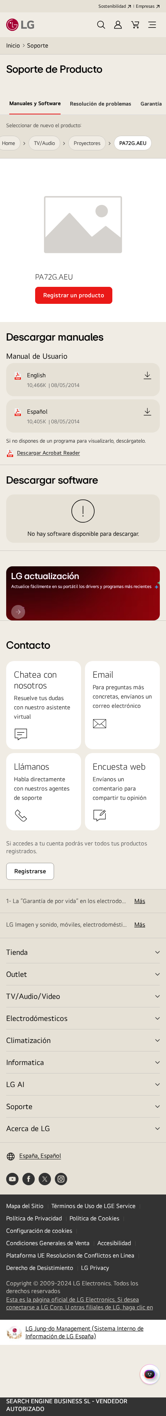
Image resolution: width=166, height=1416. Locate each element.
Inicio (13, 45)
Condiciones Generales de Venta (48, 1243)
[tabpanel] (83, 368)
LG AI (15, 1084)
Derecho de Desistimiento (39, 1267)
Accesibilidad (114, 1243)
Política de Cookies (94, 1218)
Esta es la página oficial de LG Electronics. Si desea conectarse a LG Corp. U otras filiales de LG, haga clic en (83, 1303)
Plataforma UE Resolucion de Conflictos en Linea (70, 1255)
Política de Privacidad (34, 1218)
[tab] (35, 104)
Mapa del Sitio (25, 1206)
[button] (101, 24)
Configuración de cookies (39, 1230)
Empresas (145, 6)
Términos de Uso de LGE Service (93, 1206)
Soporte (37, 45)
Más (139, 901)
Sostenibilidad (112, 6)
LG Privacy (95, 1267)
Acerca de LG (28, 1128)
